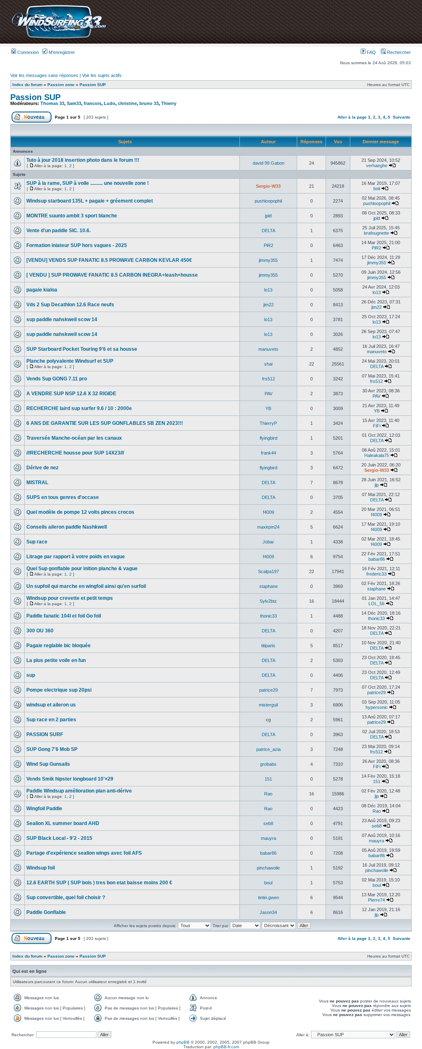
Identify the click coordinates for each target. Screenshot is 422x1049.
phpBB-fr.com (226, 1046)
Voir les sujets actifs (102, 75)
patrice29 (268, 690)
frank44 (268, 452)
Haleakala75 (376, 455)
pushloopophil (268, 200)
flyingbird (268, 438)
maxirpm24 (268, 526)
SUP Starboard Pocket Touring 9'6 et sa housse (81, 349)
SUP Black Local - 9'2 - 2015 (59, 838)
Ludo (109, 103)
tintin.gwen (268, 897)
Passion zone (61, 84)
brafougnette (376, 233)
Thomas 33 (52, 103)
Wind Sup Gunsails (48, 764)
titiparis (268, 645)
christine (127, 103)
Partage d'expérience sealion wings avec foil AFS (84, 853)
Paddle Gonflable (46, 912)
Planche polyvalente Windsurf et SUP (69, 361)
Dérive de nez (42, 468)
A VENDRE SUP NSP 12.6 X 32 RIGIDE (71, 393)
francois (92, 103)
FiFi (376, 425)
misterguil (268, 704)
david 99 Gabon (268, 163)
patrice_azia (268, 749)
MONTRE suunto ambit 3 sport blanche (71, 216)
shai (268, 363)
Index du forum (27, 84)
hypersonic (377, 707)
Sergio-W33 (268, 186)
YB (268, 408)
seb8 (268, 823)
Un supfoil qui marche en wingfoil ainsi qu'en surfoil (86, 586)
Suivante (401, 117)
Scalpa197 (268, 571)
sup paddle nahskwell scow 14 (61, 319)
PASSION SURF (44, 734)
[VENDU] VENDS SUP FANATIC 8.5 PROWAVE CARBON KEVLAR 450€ (109, 260)
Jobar (268, 541)
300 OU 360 (40, 631)
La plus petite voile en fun (56, 660)
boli (376, 188)
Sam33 (74, 103)
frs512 (268, 378)
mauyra (268, 838)
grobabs (268, 764)
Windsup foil (40, 868)
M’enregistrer (61, 52)
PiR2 (268, 245)
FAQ (371, 52)
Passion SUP (93, 84)
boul (268, 882)
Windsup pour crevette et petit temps (69, 598)
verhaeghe (376, 165)
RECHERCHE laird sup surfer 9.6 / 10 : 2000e (79, 408)
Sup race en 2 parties (51, 720)
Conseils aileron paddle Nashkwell (66, 527)
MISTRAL (37, 482)
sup (30, 675)
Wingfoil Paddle (44, 808)
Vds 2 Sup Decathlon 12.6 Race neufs (70, 305)
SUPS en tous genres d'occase (62, 497)
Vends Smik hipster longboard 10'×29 (69, 779)
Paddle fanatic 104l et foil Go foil (63, 616)
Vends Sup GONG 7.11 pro (56, 379)
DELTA (268, 230)
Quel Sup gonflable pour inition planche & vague (82, 568)
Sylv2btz (268, 601)
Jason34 (268, 912)
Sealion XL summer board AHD (62, 823)
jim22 (268, 304)
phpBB (183, 1042)
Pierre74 (376, 899)
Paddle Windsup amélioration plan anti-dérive (79, 791)
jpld (268, 215)
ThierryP (268, 423)
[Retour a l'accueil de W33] (58, 39)
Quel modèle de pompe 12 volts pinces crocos (80, 512)
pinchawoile (268, 867)
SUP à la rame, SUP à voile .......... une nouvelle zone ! (87, 183)
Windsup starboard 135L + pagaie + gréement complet (89, 201)
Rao (268, 793)
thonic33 (268, 615)
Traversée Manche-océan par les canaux (74, 438)
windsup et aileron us (51, 705)
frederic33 (376, 573)
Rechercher (398, 52)
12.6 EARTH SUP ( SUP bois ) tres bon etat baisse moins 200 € (99, 883)
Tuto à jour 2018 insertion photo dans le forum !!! (82, 160)
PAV (268, 393)
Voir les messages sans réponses (44, 75)
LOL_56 (376, 603)
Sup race (36, 542)
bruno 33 (149, 103)
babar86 (376, 559)
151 (268, 778)
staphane (268, 586)
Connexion (27, 52)
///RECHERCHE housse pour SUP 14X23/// (75, 453)
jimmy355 (268, 260)
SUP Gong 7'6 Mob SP (51, 749)
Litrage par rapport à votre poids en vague (75, 556)
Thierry (168, 103)
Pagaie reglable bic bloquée (58, 645)
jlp (377, 485)
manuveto (268, 349)
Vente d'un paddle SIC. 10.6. (58, 230)
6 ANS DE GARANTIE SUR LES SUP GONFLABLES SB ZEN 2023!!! (104, 423)
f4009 (268, 512)
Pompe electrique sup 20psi (58, 690)
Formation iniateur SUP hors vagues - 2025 (76, 245)
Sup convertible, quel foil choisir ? (65, 897)
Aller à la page (352, 117)
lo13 (268, 289)
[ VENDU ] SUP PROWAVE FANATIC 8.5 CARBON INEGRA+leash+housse (112, 275)
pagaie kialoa (41, 290)
